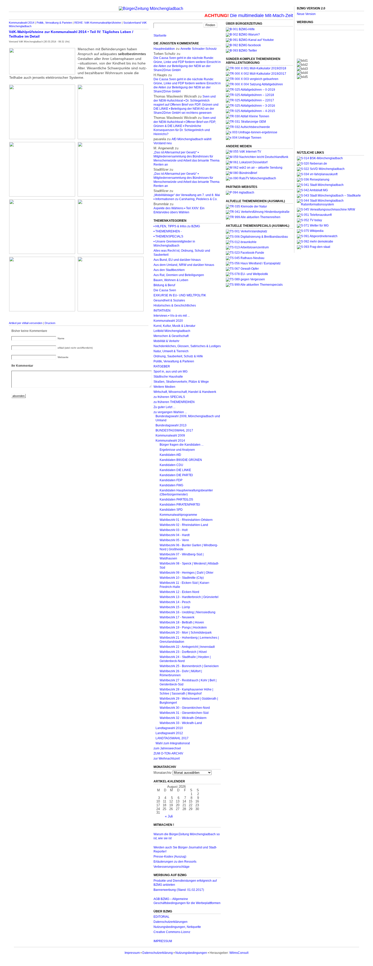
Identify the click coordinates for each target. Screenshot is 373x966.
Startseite (160, 35)
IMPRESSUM (163, 941)
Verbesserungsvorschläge (172, 866)
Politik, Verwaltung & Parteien (54, 22)
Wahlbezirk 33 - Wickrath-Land (181, 722)
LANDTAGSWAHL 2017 (172, 738)
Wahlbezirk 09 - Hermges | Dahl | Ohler (186, 572)
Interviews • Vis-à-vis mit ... (172, 315)
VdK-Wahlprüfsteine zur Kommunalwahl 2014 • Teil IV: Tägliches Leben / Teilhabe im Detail (71, 34)
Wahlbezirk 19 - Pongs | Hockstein (183, 627)
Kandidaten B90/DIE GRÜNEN (181, 459)
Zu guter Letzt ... (164, 407)
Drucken (50, 323)
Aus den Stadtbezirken (169, 269)
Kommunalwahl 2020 (168, 320)
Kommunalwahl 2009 (170, 435)
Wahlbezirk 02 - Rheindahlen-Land (184, 524)
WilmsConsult (238, 953)
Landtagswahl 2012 (169, 733)
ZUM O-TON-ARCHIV (168, 753)
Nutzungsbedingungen (191, 953)
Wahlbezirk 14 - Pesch (175, 602)
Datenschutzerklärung (157, 953)
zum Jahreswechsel (167, 748)
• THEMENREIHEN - (168, 231)
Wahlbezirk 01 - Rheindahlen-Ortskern (186, 519)
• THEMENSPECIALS (168, 236)
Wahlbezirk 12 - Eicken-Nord (179, 591)
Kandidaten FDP (171, 480)
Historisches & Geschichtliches (175, 305)
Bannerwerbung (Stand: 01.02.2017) (179, 889)
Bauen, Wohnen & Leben (171, 280)
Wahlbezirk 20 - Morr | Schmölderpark (186, 632)
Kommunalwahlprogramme (178, 514)
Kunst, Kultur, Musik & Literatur (174, 325)
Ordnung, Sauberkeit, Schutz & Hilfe (178, 356)
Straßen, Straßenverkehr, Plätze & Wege (181, 381)
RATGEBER (162, 366)
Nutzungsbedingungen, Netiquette (177, 926)
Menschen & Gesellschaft (171, 335)
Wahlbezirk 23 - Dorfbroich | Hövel (183, 651)
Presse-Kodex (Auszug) (170, 856)
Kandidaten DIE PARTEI (176, 475)
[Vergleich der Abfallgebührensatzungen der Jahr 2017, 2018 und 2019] (252, 78)
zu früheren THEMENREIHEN (174, 402)
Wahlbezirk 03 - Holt (174, 530)
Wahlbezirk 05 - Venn (174, 540)
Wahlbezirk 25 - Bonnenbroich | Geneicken (189, 666)
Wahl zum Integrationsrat (173, 743)
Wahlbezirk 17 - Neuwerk (177, 617)
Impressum (132, 953)
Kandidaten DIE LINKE (175, 470)
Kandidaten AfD (170, 454)
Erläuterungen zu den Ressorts (175, 861)
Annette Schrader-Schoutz (198, 48)
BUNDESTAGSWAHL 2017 (174, 430)
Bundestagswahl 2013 (171, 425)
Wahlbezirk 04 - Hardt (175, 535)
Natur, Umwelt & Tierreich (171, 351)
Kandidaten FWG (171, 485)
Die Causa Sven (165, 290)
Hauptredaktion (164, 48)
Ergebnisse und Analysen (177, 449)
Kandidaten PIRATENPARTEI (180, 504)
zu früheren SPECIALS (169, 396)
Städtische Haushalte (168, 376)
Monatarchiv (163, 773)
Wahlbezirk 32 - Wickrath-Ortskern (183, 717)
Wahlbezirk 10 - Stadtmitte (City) (182, 577)
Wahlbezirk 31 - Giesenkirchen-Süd (184, 712)
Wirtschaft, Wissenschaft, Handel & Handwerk (185, 391)
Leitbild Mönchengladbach (172, 330)
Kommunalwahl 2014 (21, 22)
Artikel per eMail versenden (25, 323)
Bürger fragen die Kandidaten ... (182, 444)
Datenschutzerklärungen (171, 921)
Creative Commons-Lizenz (172, 931)
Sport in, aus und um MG (171, 371)
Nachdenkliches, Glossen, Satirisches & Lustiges (187, 346)
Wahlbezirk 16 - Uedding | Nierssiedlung (187, 612)
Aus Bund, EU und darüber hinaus (177, 259)
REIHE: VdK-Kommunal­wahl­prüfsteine (97, 22)
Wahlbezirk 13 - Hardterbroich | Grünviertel (189, 597)
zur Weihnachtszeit (167, 758)
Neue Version (306, 13)
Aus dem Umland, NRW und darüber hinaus (184, 264)
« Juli (169, 816)
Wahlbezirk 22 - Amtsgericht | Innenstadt (187, 646)
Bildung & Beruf (164, 285)
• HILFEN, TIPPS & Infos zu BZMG (177, 226)
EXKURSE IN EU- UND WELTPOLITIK (180, 295)
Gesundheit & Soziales (169, 300)
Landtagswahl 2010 (169, 728)
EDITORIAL (161, 916)
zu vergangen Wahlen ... (170, 412)
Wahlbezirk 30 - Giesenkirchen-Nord (185, 707)
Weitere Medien (164, 386)
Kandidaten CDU (171, 464)
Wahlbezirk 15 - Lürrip (175, 607)
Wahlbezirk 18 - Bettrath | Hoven (182, 622)
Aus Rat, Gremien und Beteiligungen (179, 275)
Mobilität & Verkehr (166, 341)
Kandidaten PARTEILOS (176, 499)
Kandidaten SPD (171, 509)
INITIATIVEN (162, 310)
